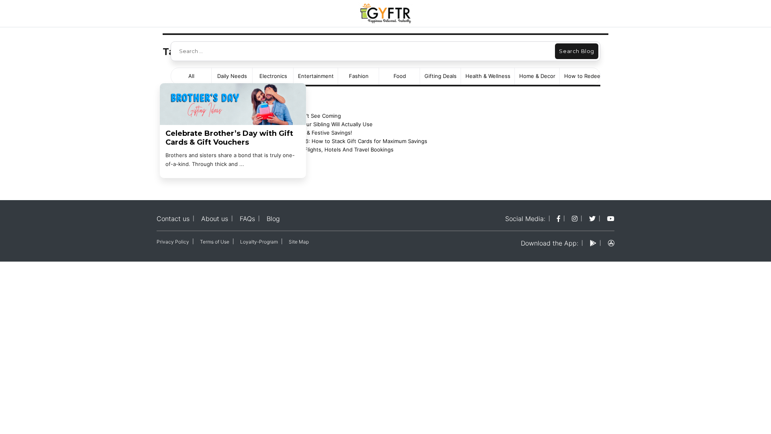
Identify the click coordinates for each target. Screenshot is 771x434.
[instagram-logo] (574, 219)
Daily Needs (232, 76)
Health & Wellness (487, 76)
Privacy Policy (173, 242)
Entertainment (316, 76)
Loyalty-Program (259, 242)
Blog (273, 219)
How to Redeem (584, 76)
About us (214, 219)
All (191, 76)
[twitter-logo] (592, 219)
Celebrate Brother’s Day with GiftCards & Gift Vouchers (229, 138)
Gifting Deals (440, 76)
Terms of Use (214, 242)
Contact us (173, 219)
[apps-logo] (611, 243)
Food (400, 76)
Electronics (273, 76)
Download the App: (549, 243)
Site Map (299, 242)
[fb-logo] (558, 219)
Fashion (359, 76)
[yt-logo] (610, 219)
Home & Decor (537, 76)
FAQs (247, 219)
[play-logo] (593, 243)
